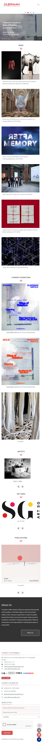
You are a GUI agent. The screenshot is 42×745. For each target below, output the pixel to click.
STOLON (20, 441)
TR (25, 12)
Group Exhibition (10, 28)
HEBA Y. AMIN (17, 481)
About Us (30, 633)
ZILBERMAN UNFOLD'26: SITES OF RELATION (20, 332)
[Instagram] (39, 735)
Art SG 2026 (20, 521)
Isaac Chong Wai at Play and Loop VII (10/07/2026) (17, 194)
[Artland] (39, 730)
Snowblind (21, 585)
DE (30, 12)
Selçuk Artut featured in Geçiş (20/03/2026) (15, 267)
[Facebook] (39, 739)
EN (28, 12)
